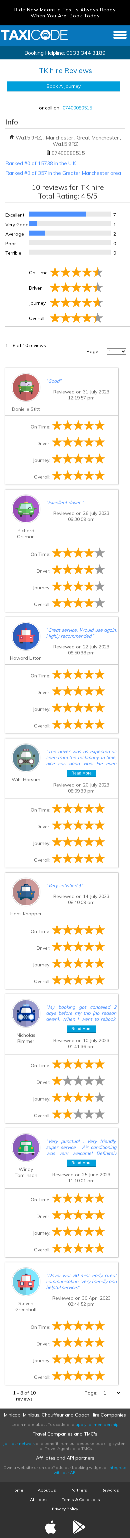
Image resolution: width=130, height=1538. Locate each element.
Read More (81, 773)
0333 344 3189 (86, 52)
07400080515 (77, 108)
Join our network (19, 1443)
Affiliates (39, 1499)
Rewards (110, 1490)
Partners (78, 1490)
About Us (47, 1490)
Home (17, 1490)
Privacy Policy (65, 1508)
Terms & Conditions (81, 1499)
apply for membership (97, 1424)
